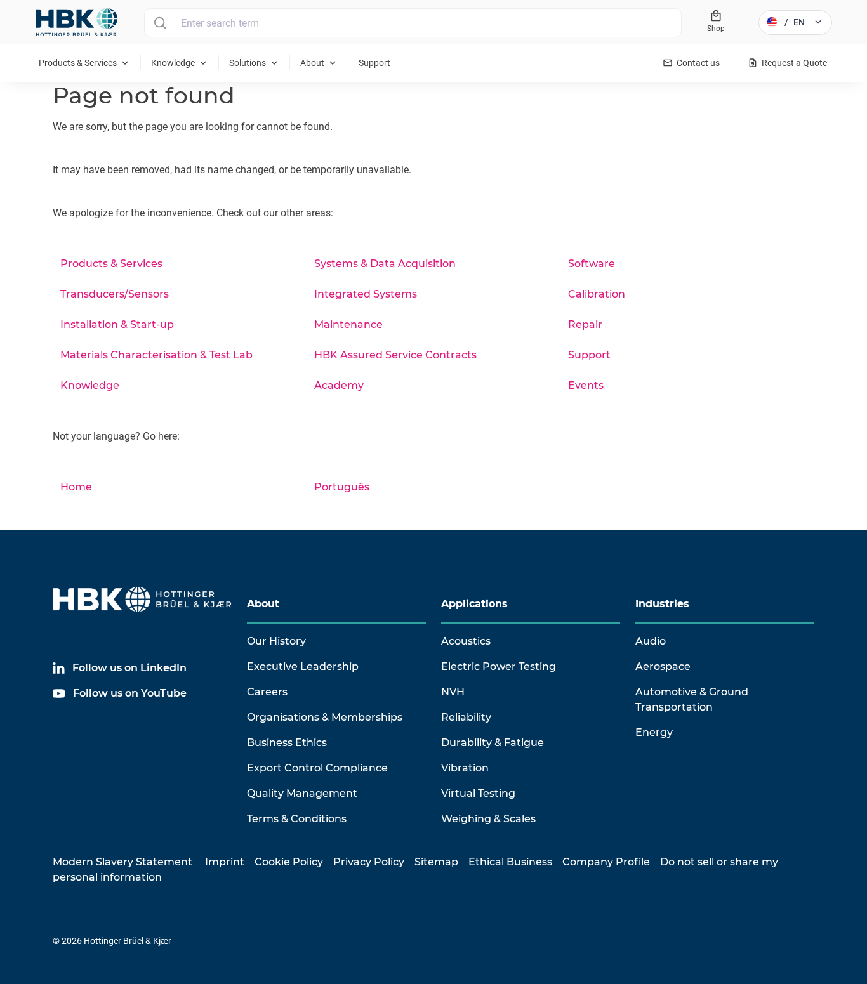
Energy (654, 732)
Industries (662, 604)
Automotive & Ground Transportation (691, 699)
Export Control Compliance (317, 768)
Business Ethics (287, 743)
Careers (267, 692)
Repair (585, 324)
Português (341, 487)
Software (591, 264)
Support (589, 355)
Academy (339, 385)
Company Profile (606, 862)
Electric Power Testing (498, 666)
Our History (276, 641)
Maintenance (348, 324)
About (263, 604)
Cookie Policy (289, 862)
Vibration (465, 768)
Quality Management (302, 793)
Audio (650, 641)
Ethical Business (510, 862)
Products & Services (111, 264)
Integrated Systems (365, 294)
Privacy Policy (368, 862)
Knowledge (89, 385)
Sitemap (436, 862)
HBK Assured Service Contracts (395, 355)
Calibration (596, 294)
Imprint (224, 862)
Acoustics (466, 641)
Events (586, 385)
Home (76, 487)
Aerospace (663, 666)
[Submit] (160, 23)
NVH (453, 692)
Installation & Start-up (117, 324)
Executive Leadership (303, 666)
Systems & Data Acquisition (385, 264)
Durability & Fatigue (492, 743)
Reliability (466, 717)
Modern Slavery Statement (122, 862)
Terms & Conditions (297, 819)
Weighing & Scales (488, 819)
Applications (474, 604)
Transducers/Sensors (114, 294)
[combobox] (413, 22)
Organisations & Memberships (324, 717)
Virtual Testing (478, 793)
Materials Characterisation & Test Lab (156, 355)
